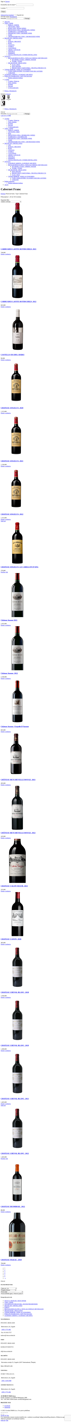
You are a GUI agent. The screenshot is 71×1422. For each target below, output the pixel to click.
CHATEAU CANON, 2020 (11, 939)
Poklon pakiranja (9, 181)
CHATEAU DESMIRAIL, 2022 (13, 1206)
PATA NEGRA (16, 66)
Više (7, 1420)
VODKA (11, 46)
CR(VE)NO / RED (14, 26)
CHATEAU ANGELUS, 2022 (12, 514)
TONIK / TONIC (17, 61)
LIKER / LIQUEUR (14, 50)
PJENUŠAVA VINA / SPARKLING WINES (21, 30)
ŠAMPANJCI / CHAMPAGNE (17, 31)
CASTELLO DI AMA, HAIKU (12, 355)
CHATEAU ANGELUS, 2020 (12, 408)
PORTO (6, 1307)
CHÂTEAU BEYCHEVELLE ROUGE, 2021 (18, 780)
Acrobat (6, 118)
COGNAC (11, 45)
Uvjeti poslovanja (13, 88)
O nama (6, 79)
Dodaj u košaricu (6, 254)
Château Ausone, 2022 (9, 673)
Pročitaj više (4, 572)
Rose (9, 133)
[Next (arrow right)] (3, 1414)
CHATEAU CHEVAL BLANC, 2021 (15, 1099)
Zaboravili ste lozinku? (7, 15)
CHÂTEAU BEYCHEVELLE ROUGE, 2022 (18, 833)
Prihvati (3, 1420)
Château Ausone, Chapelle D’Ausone (15, 726)
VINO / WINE (8, 23)
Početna (3, 194)
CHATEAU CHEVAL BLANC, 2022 (15, 1153)
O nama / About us (13, 81)
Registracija (13, 16)
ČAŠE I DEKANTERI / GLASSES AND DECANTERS (25, 71)
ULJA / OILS (16, 64)
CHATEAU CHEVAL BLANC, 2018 (15, 992)
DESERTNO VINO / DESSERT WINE (20, 33)
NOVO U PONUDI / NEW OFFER (15, 1301)
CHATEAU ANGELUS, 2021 (12, 461)
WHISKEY (11, 53)
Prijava (3, 11)
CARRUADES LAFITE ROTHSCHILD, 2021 (18, 249)
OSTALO (7, 56)
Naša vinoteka (12, 83)
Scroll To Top (5, 1415)
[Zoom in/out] (7, 1412)
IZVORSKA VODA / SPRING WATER (24, 59)
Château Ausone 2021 (9, 620)
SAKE (10, 35)
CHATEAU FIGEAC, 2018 (11, 1260)
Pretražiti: (3, 18)
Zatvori (7, 1)
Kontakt (10, 84)
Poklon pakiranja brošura (15, 78)
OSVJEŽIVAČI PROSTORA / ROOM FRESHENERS (21, 1304)
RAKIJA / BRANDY (14, 41)
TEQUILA (11, 51)
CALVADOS (12, 48)
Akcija (6, 185)
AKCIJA (7, 21)
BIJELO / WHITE (13, 25)
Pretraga (27, 18)
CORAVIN (11, 73)
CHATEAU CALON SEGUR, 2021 (14, 886)
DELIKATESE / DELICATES (17, 63)
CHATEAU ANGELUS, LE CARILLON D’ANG (19, 567)
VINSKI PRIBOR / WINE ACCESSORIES (17, 69)
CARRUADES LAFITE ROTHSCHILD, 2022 (18, 301)
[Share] (3, 1412)
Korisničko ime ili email (8, 5)
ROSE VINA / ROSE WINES (17, 28)
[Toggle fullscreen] (5, 1412)
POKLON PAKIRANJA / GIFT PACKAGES (18, 76)
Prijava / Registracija (10, 91)
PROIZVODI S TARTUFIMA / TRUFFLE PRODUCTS (29, 68)
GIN (9, 40)
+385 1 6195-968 (6, 1380)
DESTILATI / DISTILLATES (13, 38)
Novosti (10, 86)
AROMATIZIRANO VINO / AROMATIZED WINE (24, 36)
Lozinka (4, 8)
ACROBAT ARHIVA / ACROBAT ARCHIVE (18, 74)
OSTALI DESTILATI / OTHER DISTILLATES (22, 55)
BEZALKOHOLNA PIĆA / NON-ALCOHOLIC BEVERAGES (27, 58)
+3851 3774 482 (6, 1329)
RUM (10, 43)
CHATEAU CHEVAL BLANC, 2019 (15, 1045)
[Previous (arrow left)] (1, 1414)
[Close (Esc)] (1, 1412)
